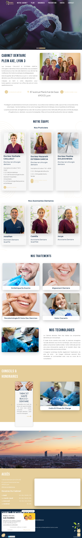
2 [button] (43, 48)
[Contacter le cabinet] (78, 534)
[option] (41, 25)
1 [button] (40, 48)
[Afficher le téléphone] (78, 531)
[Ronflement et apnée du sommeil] (24, 386)
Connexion (76, 536)
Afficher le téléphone (8, 487)
